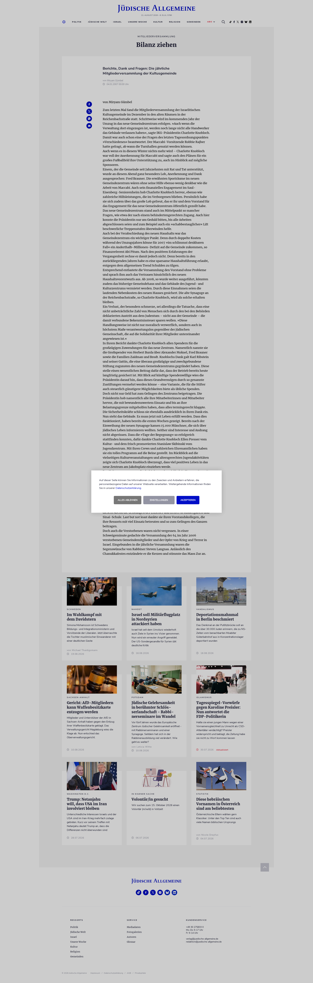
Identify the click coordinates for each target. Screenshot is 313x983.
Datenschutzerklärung (128, 488)
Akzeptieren (187, 500)
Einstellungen (159, 500)
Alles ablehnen (127, 500)
